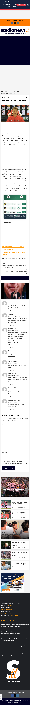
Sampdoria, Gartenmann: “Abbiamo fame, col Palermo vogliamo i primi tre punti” (15, 654)
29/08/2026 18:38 (22, 517)
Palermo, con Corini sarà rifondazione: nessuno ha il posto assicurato (14, 265)
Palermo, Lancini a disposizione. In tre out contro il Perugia (17, 271)
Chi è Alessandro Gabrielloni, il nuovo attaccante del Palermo (19, 564)
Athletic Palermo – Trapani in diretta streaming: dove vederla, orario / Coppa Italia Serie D (15, 625)
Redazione (9, 20)
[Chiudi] (4, 4)
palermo (4, 260)
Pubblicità (20, 20)
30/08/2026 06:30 (15, 495)
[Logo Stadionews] (13, 671)
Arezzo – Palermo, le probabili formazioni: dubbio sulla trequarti (19, 504)
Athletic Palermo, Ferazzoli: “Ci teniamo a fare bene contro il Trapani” (14, 534)
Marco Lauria (14, 615)
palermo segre (10, 260)
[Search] (27, 62)
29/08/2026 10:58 (23, 566)
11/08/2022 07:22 (14, 103)
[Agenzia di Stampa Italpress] (12, 582)
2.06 (14, 208)
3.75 (8, 204)
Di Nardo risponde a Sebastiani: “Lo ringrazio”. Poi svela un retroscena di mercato (14, 646)
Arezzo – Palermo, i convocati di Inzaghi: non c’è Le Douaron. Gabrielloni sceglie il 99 (19, 514)
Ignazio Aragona (9, 605)
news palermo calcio (21, 258)
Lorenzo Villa (15, 566)
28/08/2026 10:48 (22, 507)
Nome (4, 446)
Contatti (15, 20)
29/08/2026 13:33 (12, 537)
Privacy (14, 620)
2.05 (14, 204)
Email (17, 446)
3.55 (8, 208)
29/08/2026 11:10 (22, 547)
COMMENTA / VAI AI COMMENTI (15, 278)
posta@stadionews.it (6, 609)
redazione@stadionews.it (7, 613)
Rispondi (12, 310)
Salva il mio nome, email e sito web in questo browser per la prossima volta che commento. (15, 462)
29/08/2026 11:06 (22, 557)
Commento (5, 424)
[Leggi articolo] (6, 504)
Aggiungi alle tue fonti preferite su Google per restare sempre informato (10, 5)
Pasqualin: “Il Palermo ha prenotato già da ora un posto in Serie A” (20, 544)
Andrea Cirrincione (6, 495)
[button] (4, 63)
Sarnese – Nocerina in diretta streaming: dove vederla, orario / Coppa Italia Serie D (13, 632)
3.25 (11, 204)
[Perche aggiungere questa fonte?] (28, 5)
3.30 (11, 208)
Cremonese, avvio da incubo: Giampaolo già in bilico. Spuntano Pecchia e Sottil (14, 639)
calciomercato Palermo (10, 258)
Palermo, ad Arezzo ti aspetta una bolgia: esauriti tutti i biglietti (19, 554)
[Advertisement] (15, 48)
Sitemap (8, 620)
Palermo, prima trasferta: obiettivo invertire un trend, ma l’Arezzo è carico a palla (15, 491)
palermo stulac (17, 260)
